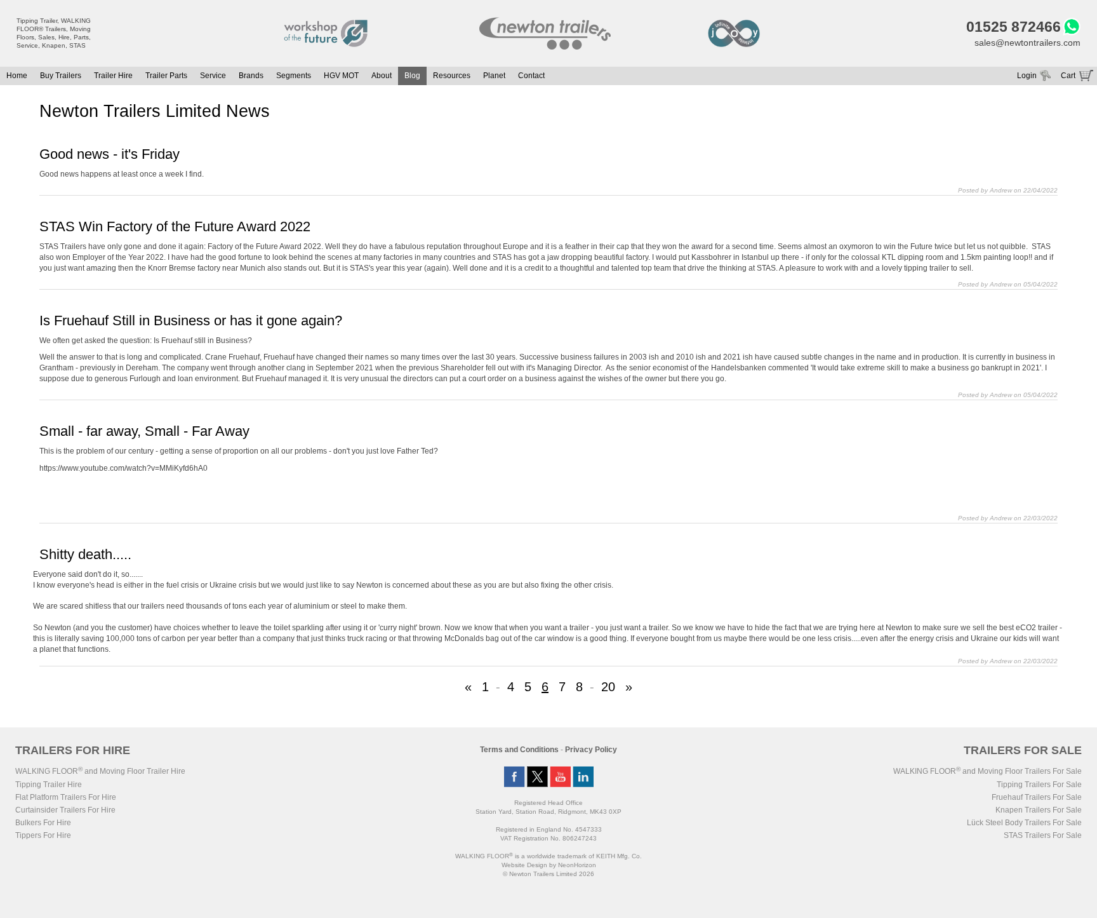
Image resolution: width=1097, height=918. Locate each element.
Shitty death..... (85, 554)
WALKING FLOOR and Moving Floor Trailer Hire (100, 771)
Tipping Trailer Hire (48, 784)
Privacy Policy (591, 749)
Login (1027, 75)
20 (608, 687)
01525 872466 (1013, 26)
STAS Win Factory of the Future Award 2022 (174, 226)
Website (524, 864)
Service (213, 75)
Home (16, 75)
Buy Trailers (60, 75)
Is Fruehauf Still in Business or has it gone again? (190, 320)
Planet (494, 75)
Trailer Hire (113, 75)
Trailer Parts (166, 75)
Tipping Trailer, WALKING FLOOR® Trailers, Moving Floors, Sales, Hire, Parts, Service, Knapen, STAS (54, 33)
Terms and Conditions (519, 749)
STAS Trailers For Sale (1043, 835)
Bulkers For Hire (43, 822)
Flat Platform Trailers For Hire (65, 797)
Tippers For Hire (43, 835)
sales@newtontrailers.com (1027, 42)
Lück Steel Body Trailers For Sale (1024, 822)
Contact (531, 75)
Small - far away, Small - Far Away (144, 431)
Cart (1068, 75)
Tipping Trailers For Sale (1039, 784)
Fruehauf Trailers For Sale (1037, 797)
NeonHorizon (577, 864)
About (381, 75)
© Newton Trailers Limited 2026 (548, 873)
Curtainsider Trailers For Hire (65, 810)
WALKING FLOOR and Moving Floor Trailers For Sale (987, 771)
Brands (251, 75)
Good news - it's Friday (109, 154)
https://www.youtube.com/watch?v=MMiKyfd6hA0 (123, 468)
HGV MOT (341, 75)
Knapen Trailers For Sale (1038, 810)
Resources (451, 75)
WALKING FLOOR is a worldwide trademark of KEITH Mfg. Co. (548, 856)
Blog (412, 75)
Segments (293, 75)
